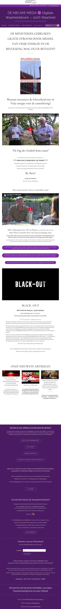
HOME (43, 579)
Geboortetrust (33, 478)
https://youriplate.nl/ (33, 181)
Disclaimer (19, 579)
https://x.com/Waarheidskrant (33, 603)
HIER (28, 520)
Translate (34, 2)
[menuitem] (5, 25)
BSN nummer (43, 478)
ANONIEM (17, 520)
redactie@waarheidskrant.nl (54, 5)
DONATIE (31, 431)
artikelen (16, 481)
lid (18, 431)
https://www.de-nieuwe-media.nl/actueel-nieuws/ (33, 351)
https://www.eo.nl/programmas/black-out (33, 343)
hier (40, 431)
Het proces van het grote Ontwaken (25, 588)
